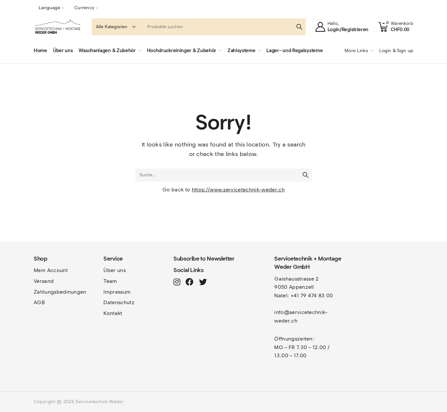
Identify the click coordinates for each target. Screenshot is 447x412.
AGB (39, 302)
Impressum (117, 292)
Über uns (114, 270)
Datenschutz (118, 302)
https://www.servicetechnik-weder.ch (238, 189)
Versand (44, 281)
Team (110, 281)
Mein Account (51, 270)
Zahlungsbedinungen (60, 292)
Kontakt (112, 313)
